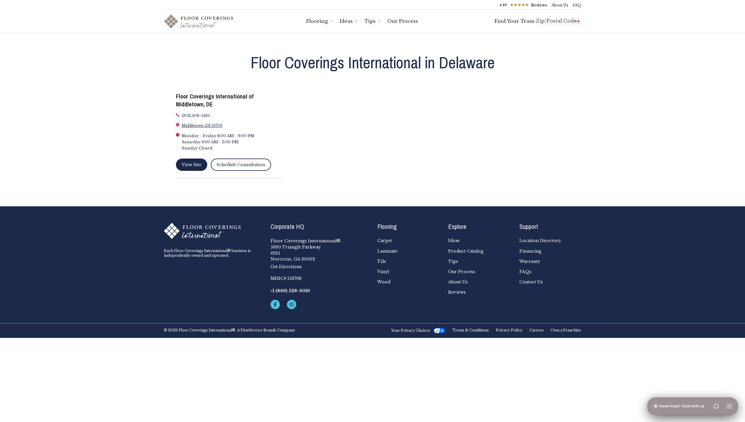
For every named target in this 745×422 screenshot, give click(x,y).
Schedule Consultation (241, 164)
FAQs (525, 272)
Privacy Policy (509, 330)
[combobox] (558, 18)
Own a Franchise (566, 330)
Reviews (457, 292)
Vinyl (383, 272)
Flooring (317, 21)
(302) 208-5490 (196, 115)
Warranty (529, 261)
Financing (530, 251)
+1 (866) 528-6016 (290, 291)
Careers (537, 330)
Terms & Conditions (470, 330)
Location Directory (540, 241)
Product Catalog (465, 251)
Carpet (384, 241)
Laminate (387, 251)
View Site (191, 164)
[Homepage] (212, 231)
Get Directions (286, 267)
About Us (560, 5)
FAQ (577, 5)
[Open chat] (716, 406)
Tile (381, 261)
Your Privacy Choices (410, 330)
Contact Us (531, 282)
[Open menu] (729, 406)
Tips (370, 21)
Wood (384, 282)
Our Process (402, 21)
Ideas (346, 21)
